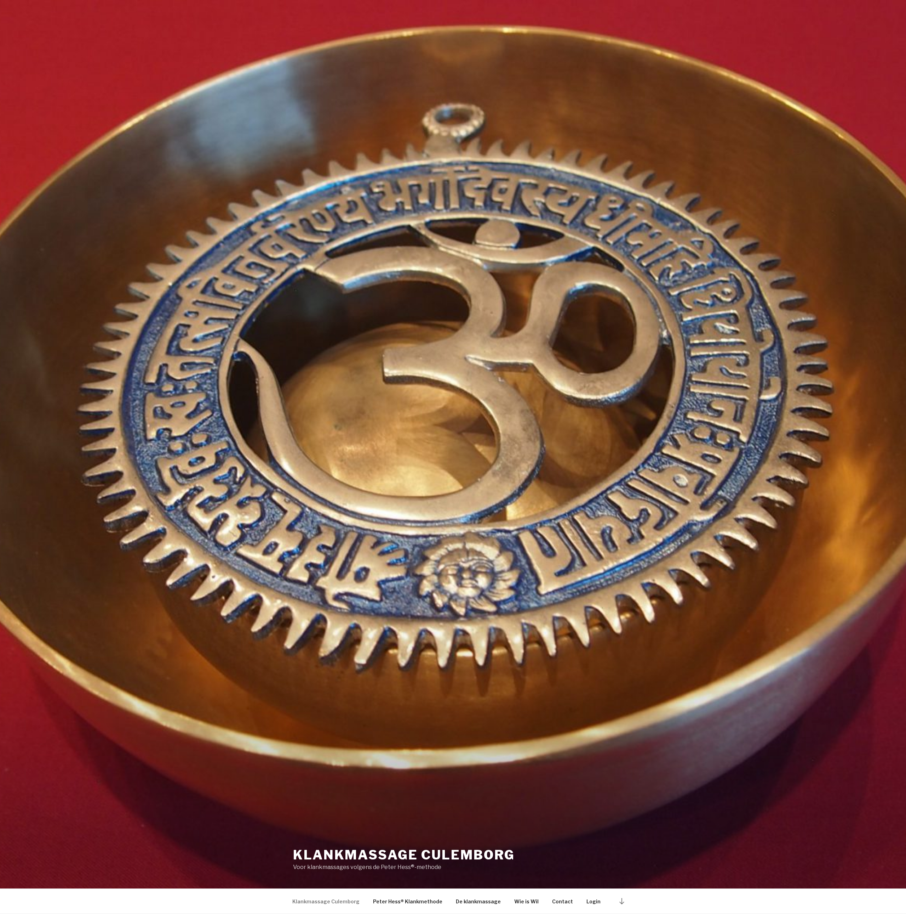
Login (593, 901)
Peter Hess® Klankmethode (407, 901)
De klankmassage (478, 901)
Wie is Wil (526, 901)
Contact (562, 901)
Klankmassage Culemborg (404, 855)
